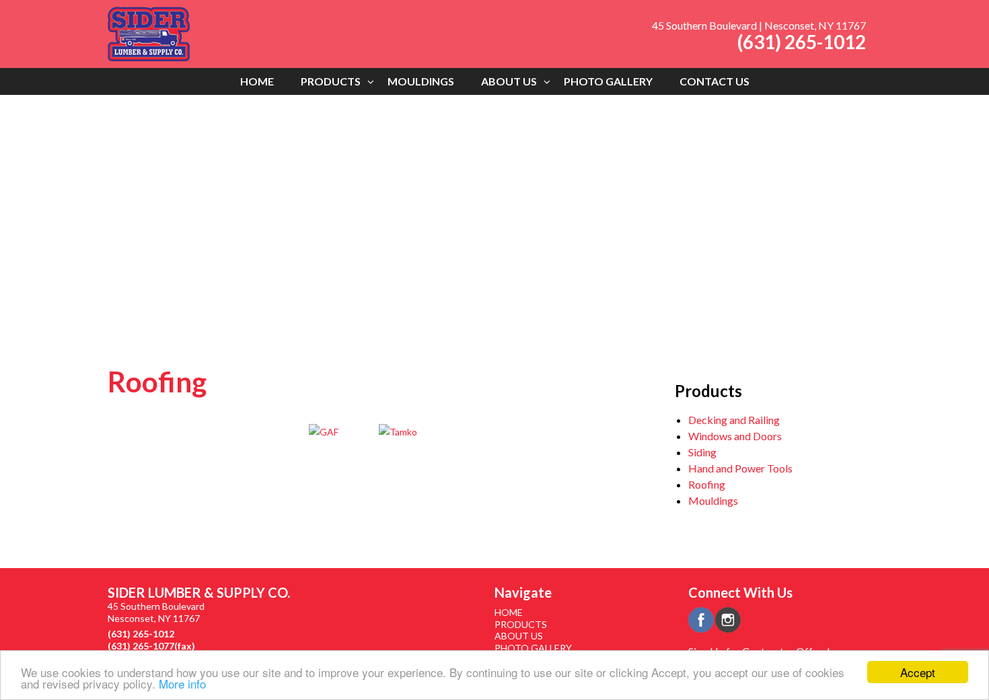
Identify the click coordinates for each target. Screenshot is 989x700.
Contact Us (714, 81)
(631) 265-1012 (801, 41)
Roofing (706, 484)
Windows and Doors (735, 435)
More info (182, 683)
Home (257, 81)
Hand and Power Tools (740, 468)
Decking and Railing (734, 419)
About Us (509, 81)
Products (331, 81)
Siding (702, 452)
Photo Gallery (608, 81)
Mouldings (421, 81)
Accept (917, 672)
